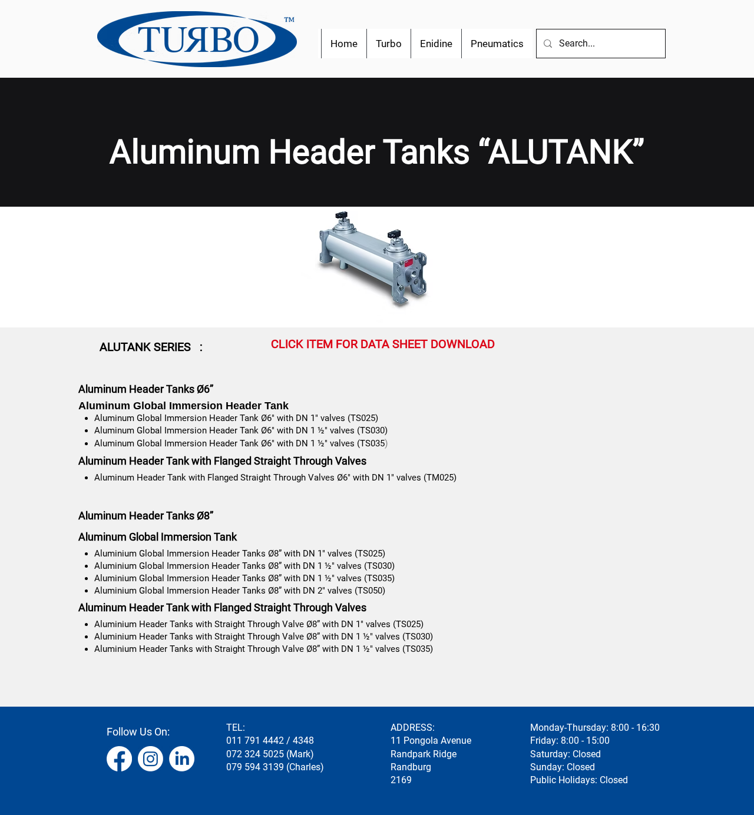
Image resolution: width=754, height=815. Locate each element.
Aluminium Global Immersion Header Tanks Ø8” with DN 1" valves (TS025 (238, 553)
